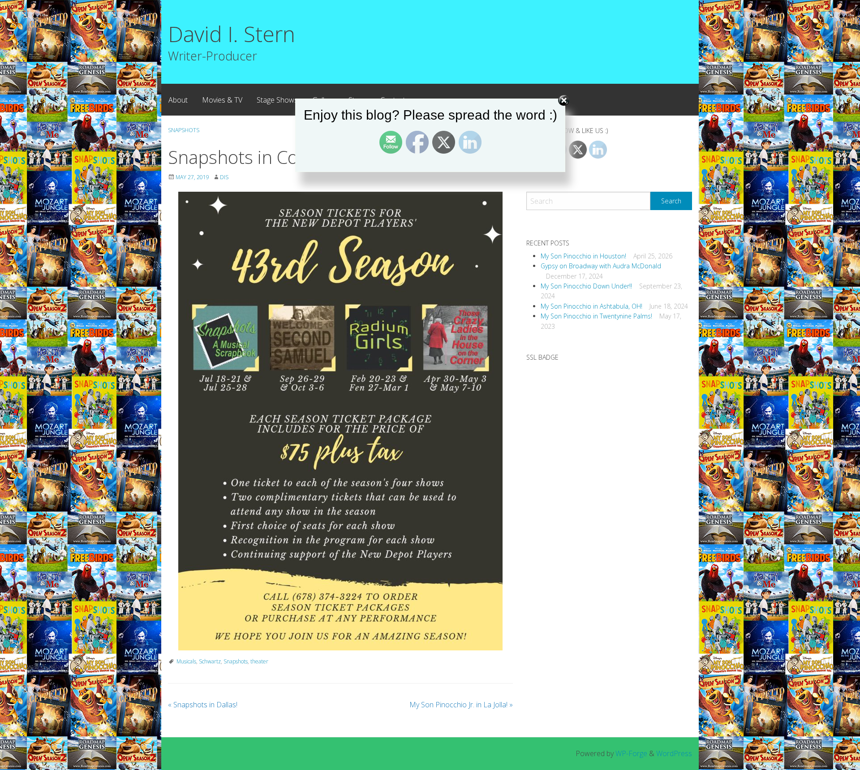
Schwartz (210, 661)
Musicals (186, 661)
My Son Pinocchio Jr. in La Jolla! (461, 705)
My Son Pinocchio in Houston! (583, 256)
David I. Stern (231, 33)
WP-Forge (631, 753)
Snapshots (236, 661)
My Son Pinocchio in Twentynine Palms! (596, 316)
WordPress (674, 753)
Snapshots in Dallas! (202, 705)
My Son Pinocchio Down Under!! (586, 286)
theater (259, 661)
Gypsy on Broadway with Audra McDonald (601, 266)
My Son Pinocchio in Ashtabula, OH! (591, 306)
